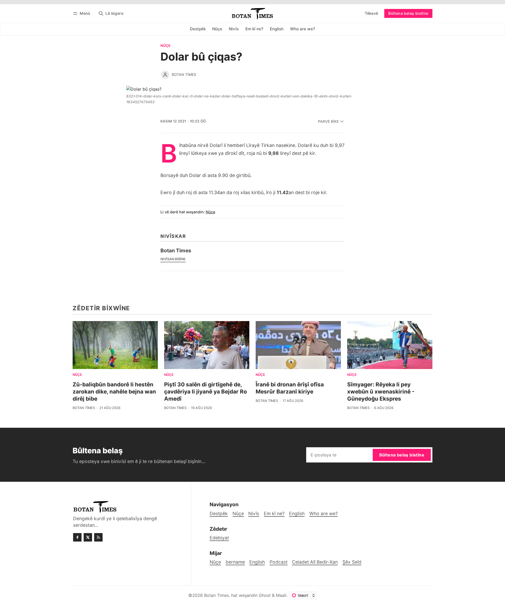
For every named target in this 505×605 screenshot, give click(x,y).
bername (235, 562)
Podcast (278, 562)
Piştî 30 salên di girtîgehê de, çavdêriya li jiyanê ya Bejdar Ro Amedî (205, 391)
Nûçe (165, 46)
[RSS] (98, 537)
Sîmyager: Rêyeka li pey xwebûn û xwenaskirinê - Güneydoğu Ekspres (381, 391)
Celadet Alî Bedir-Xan (315, 562)
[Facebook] (77, 537)
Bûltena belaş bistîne (408, 13)
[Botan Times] (165, 75)
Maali (281, 595)
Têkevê (371, 13)
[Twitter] (88, 537)
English (257, 562)
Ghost (265, 595)
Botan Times (184, 74)
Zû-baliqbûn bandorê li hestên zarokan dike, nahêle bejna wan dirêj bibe (114, 391)
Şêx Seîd (351, 562)
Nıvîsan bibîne (173, 259)
